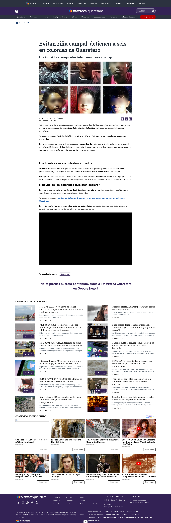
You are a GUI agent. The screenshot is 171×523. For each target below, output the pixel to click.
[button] (85, 521)
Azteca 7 (70, 3)
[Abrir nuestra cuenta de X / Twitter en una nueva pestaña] (18, 502)
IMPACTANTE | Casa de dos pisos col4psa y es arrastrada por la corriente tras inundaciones (133, 363)
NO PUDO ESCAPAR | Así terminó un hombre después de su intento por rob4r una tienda (61, 344)
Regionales (130, 3)
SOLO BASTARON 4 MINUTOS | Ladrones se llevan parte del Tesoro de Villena (60, 380)
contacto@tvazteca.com (138, 500)
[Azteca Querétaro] (85, 11)
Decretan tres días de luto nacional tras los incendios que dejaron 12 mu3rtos (133, 398)
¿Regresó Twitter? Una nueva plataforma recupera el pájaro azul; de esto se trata (60, 362)
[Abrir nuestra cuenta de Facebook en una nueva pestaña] (31, 502)
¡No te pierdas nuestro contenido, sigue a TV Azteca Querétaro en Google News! (85, 286)
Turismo (45, 17)
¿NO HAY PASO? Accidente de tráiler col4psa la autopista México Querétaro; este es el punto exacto (61, 309)
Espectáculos (99, 17)
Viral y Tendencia (60, 17)
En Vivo (149, 17)
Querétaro (21, 17)
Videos (118, 3)
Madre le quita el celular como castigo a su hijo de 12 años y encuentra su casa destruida (133, 345)
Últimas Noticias (128, 17)
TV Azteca (44, 3)
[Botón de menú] (16, 11)
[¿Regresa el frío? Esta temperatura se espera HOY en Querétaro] (98, 313)
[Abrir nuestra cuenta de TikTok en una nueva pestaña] (27, 502)
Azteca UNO (58, 3)
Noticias (94, 3)
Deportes (82, 3)
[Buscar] (153, 10)
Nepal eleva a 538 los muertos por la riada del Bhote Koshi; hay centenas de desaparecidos (60, 400)
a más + (142, 3)
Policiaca (113, 17)
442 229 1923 (134, 502)
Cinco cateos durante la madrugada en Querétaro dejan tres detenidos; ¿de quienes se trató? (133, 327)
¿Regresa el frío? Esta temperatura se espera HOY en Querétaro (133, 308)
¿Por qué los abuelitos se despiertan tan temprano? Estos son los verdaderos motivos (131, 382)
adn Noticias (106, 3)
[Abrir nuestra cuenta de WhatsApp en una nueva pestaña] (36, 502)
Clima (74, 17)
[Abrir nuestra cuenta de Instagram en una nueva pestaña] (22, 502)
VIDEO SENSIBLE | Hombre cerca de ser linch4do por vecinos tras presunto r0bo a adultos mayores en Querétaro (60, 327)
